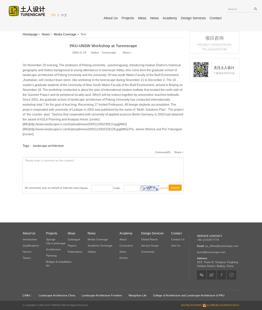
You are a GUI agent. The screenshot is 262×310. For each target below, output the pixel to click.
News (46, 34)
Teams (27, 257)
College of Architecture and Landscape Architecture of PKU (188, 295)
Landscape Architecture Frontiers (102, 295)
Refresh (164, 188)
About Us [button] (111, 18)
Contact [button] (216, 18)
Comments (147, 251)
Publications (75, 251)
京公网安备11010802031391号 (223, 305)
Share (126, 52)
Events (123, 257)
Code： (118, 188)
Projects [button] (128, 18)
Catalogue (74, 239)
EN (53, 15)
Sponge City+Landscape (56, 241)
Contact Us (178, 239)
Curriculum (126, 245)
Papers (72, 245)
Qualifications (31, 245)
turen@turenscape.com (211, 252)
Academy (170, 18)
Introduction (30, 239)
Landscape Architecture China (57, 295)
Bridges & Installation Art (59, 263)
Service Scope (150, 245)
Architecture (53, 249)
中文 (64, 15)
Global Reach (149, 239)
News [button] (154, 18)
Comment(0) (163, 152)
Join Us (175, 245)
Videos (92, 251)
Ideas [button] (142, 18)
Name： (85, 188)
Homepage (30, 34)
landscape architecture (48, 145)
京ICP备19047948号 (191, 305)
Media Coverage (65, 34)
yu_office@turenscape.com (217, 245)
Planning (51, 255)
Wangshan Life (138, 295)
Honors (27, 251)
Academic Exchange (100, 245)
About (123, 239)
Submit (175, 187)
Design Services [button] (193, 18)
